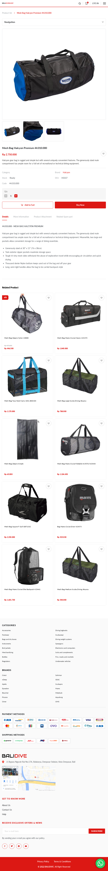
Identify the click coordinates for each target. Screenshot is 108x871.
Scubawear (59, 635)
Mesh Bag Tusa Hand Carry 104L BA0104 (20, 401)
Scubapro (59, 684)
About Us (6, 805)
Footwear (5, 635)
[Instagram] (19, 846)
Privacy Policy (43, 861)
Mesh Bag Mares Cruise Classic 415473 (72, 338)
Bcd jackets (6, 648)
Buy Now (80, 205)
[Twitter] (11, 846)
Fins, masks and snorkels (64, 657)
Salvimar (58, 675)
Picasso (5, 697)
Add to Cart (30, 205)
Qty (5, 191)
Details (5, 216)
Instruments (6, 644)
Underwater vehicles (62, 661)
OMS (57, 702)
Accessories (6, 630)
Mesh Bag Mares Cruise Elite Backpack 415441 (22, 589)
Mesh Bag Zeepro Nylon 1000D (16, 338)
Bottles (4, 657)
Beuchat (5, 693)
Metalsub (58, 693)
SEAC (57, 680)
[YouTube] (26, 846)
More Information (21, 216)
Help (4, 814)
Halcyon (66, 172)
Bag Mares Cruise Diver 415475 (69, 527)
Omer (4, 702)
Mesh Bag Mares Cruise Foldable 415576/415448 (76, 464)
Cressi (4, 675)
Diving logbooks (61, 630)
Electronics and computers (65, 648)
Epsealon (5, 688)
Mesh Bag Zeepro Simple (13, 464)
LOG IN (95, 3)
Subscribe (97, 831)
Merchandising (7, 652)
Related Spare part (65, 216)
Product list (7, 13)
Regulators (6, 661)
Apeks (4, 684)
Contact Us (7, 810)
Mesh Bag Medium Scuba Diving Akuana (72, 589)
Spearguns (59, 644)
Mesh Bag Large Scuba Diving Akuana (71, 401)
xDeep (4, 680)
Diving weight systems (63, 639)
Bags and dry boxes (9, 639)
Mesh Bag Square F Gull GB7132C (17, 527)
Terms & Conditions (62, 861)
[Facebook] (4, 846)
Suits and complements (64, 652)
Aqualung (59, 697)
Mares (57, 688)
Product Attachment (43, 216)
